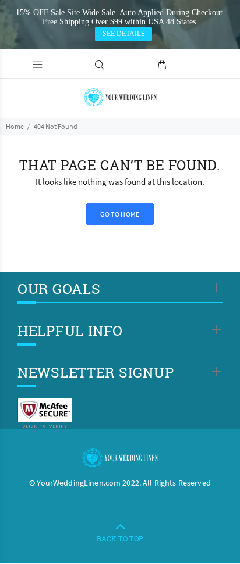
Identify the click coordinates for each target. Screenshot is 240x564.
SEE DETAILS (124, 34)
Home (15, 126)
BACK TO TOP (120, 538)
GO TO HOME (120, 214)
